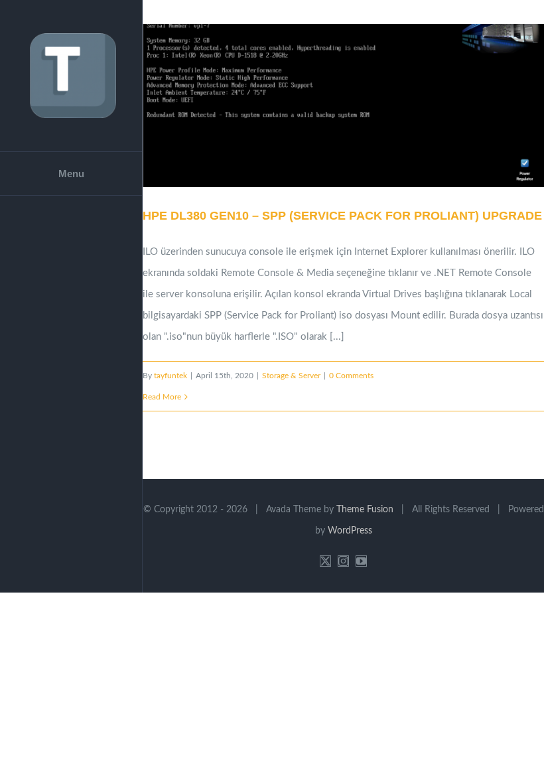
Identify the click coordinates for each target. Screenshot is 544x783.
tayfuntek (170, 376)
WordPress (350, 530)
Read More (162, 397)
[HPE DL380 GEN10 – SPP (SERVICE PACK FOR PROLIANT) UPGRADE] (343, 105)
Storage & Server (291, 376)
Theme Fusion (364, 509)
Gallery (360, 106)
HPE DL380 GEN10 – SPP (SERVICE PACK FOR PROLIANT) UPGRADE (327, 106)
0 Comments (351, 376)
